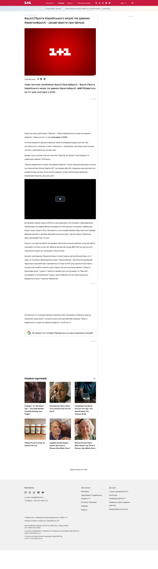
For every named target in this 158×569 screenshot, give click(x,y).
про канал (85, 488)
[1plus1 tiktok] (34, 492)
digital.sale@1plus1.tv (33, 533)
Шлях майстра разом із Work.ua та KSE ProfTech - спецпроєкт (88, 8)
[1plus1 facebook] (38, 492)
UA (122, 3)
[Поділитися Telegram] (38, 79)
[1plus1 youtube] (43, 492)
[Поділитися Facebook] (41, 79)
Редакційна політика (118, 509)
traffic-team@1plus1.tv (34, 538)
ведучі (84, 510)
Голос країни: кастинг (53, 8)
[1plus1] (28, 3)
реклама (85, 491)
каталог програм (89, 502)
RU (125, 3)
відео (70, 3)
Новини (61, 3)
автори (112, 488)
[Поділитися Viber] (44, 79)
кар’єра (84, 506)
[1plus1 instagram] (26, 492)
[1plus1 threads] (30, 492)
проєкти (50, 3)
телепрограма (83, 3)
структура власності (118, 491)
